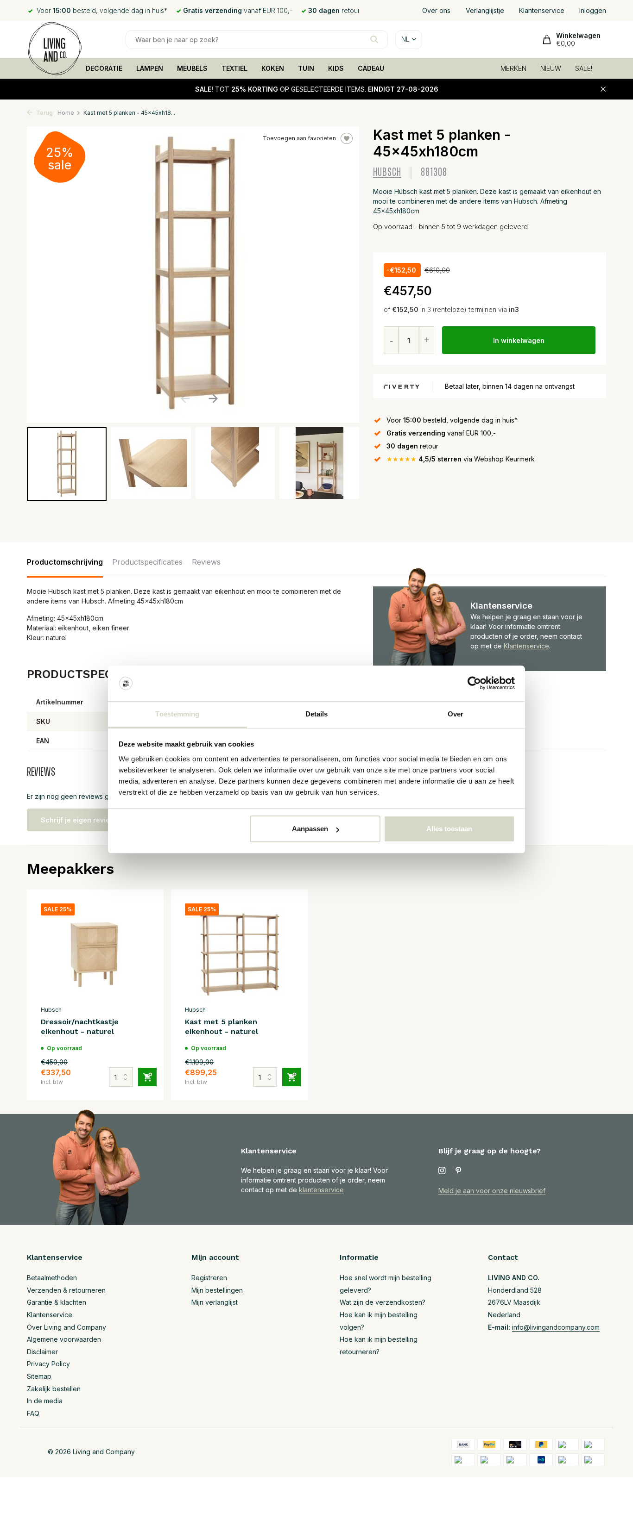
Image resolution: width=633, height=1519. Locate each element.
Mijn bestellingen (217, 1290)
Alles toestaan (449, 829)
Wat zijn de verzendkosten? (382, 1302)
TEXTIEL (234, 68)
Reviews (206, 562)
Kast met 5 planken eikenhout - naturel (221, 1026)
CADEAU (371, 68)
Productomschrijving (65, 562)
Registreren (209, 1278)
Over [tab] (455, 714)
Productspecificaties (147, 562)
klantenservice (321, 1190)
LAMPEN (149, 68)
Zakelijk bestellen (54, 1389)
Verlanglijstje (485, 10)
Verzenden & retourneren (66, 1290)
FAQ (33, 1413)
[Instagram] (442, 1171)
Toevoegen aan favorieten (299, 138)
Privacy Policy (48, 1364)
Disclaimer (42, 1352)
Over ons (436, 10)
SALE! (583, 68)
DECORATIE (104, 68)
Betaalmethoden (52, 1278)
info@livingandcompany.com (556, 1327)
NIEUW (550, 68)
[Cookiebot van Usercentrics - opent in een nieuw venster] (474, 684)
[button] (213, 398)
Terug (44, 112)
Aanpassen (310, 829)
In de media (45, 1401)
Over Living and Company (66, 1327)
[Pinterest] (458, 1171)
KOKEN (272, 68)
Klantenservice (541, 10)
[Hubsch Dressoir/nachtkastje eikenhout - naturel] (95, 952)
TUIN (306, 68)
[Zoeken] (374, 39)
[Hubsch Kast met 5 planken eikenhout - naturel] (239, 952)
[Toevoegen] (147, 1077)
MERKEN (513, 68)
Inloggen (592, 10)
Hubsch (387, 172)
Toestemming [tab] (177, 714)
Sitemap (39, 1376)
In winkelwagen (518, 340)
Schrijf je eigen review (78, 820)
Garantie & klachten (56, 1302)
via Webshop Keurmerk (460, 459)
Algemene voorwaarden (64, 1339)
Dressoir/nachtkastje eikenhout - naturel (80, 1026)
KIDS (336, 68)
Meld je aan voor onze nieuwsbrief (491, 1191)
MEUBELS (192, 68)
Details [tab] (316, 714)
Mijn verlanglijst (214, 1302)
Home (65, 112)
